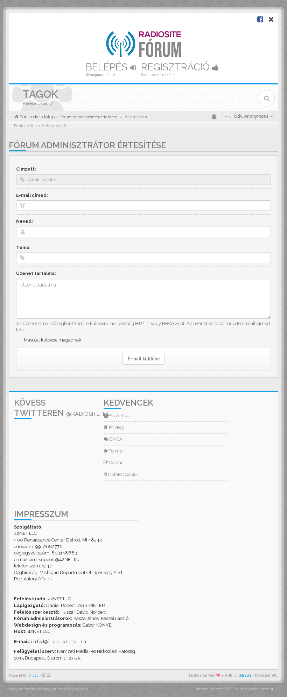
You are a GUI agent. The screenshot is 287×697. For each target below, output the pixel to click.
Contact (116, 462)
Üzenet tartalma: (36, 273)
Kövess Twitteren (62, 408)
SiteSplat (245, 675)
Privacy (116, 427)
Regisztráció (176, 67)
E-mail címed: (32, 195)
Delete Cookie (121, 474)
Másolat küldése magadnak (52, 340)
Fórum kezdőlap (37, 116)
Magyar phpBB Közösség (65, 689)
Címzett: (26, 169)
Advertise (118, 415)
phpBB (33, 675)
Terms (115, 451)
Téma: (23, 247)
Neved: (24, 221)
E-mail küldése (143, 358)
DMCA (115, 439)
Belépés (108, 67)
